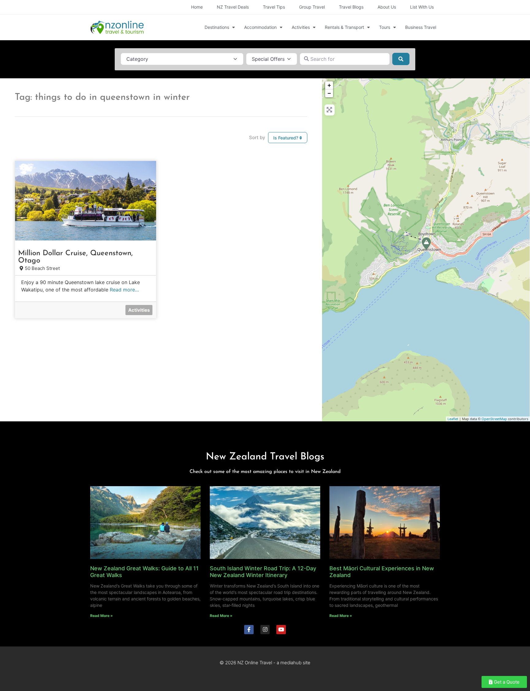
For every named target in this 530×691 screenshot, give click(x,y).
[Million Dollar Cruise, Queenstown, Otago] (426, 243)
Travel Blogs (351, 7)
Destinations (217, 27)
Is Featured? (286, 137)
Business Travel (420, 27)
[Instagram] (265, 629)
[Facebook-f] (249, 629)
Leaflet (452, 418)
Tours (384, 27)
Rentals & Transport (344, 27)
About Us (387, 7)
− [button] (329, 93)
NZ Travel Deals (233, 7)
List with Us (422, 7)
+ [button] (329, 85)
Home (197, 7)
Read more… (124, 290)
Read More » (101, 615)
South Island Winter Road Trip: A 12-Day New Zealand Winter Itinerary (263, 571)
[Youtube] (281, 629)
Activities (301, 27)
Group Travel (312, 7)
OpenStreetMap (494, 418)
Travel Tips (274, 7)
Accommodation (260, 27)
